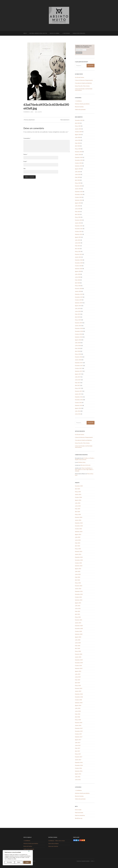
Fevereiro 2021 (78, 254)
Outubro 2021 (78, 231)
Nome (25, 154)
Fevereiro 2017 (78, 391)
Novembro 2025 (79, 120)
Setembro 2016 (78, 405)
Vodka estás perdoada (79, 33)
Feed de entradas (79, 812)
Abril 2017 (77, 385)
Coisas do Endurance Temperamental (84, 80)
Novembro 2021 (79, 228)
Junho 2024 (78, 140)
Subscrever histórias (53, 846)
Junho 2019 (78, 311)
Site (24, 168)
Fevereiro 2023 (78, 186)
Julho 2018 (77, 342)
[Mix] (84, 840)
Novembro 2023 (79, 160)
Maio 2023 (77, 177)
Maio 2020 (77, 280)
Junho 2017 (78, 379)
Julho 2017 (77, 377)
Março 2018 (78, 354)
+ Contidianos (66, 33)
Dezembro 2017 (79, 362)
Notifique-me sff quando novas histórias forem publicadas (84, 46)
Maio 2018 (77, 348)
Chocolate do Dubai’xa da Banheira (83, 83)
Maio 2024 (77, 143)
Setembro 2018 (78, 337)
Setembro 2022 (78, 200)
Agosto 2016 (78, 408)
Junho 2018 (78, 345)
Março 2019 (78, 319)
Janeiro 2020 (78, 291)
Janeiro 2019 (78, 325)
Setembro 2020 (78, 268)
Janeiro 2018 (78, 359)
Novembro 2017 (79, 365)
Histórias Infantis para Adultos (38, 33)
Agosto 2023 (78, 168)
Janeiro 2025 (78, 128)
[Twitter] (76, 840)
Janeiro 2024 (78, 154)
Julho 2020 (77, 274)
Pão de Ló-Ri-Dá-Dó (85, 465)
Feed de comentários (80, 815)
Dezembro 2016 (79, 397)
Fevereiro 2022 (78, 220)
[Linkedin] (78, 840)
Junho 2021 (78, 242)
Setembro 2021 (78, 234)
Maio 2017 (77, 382)
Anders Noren (85, 861)
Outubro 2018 (78, 334)
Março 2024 (78, 148)
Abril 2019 (77, 317)
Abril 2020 (77, 282)
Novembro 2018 (79, 331)
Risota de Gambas (54, 33)
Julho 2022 (77, 205)
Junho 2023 (78, 174)
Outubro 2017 (78, 368)
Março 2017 (78, 388)
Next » (65, 119)
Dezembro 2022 (79, 191)
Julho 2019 (77, 308)
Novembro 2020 (79, 262)
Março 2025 (78, 126)
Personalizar (9, 862)
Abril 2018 (77, 351)
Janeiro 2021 (78, 257)
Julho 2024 (77, 137)
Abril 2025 (77, 123)
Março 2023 (78, 183)
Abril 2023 (77, 180)
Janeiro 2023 (78, 188)
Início (25, 33)
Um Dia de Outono (79, 77)
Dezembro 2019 (79, 294)
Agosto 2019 (78, 305)
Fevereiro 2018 (78, 357)
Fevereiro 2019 (78, 322)
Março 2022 (78, 217)
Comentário (27, 138)
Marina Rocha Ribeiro (53, 843)
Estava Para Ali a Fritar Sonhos (82, 86)
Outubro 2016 (78, 402)
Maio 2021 (77, 245)
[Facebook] (74, 840)
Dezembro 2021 (79, 225)
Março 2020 (78, 285)
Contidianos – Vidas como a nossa (56, 840)
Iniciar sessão (78, 809)
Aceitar (27, 862)
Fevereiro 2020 (78, 288)
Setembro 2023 (78, 166)
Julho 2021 (77, 240)
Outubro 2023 (78, 163)
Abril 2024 (77, 146)
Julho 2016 (77, 411)
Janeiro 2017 (78, 394)
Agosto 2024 (78, 134)
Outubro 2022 (78, 197)
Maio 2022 (77, 211)
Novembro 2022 (79, 194)
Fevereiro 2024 (78, 151)
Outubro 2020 (78, 265)
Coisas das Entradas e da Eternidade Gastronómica (83, 89)
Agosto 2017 (78, 374)
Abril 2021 (77, 248)
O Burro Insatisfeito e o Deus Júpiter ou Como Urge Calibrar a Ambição (84, 470)
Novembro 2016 (79, 399)
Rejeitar (18, 862)
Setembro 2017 (78, 371)
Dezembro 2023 (79, 157)
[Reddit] (82, 840)
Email (25, 161)
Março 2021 (78, 251)
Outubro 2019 (78, 299)
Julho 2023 (77, 171)
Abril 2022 (77, 214)
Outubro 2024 (78, 131)
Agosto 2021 (78, 237)
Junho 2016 (78, 414)
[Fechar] (30, 851)
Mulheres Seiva (81, 462)
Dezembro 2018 (79, 328)
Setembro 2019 (78, 302)
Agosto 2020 (78, 271)
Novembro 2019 (79, 297)
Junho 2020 (78, 277)
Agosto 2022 (78, 203)
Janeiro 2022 (78, 223)
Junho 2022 (78, 208)
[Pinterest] (80, 840)
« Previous (29, 119)
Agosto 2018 (78, 339)
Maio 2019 (77, 314)
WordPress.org (78, 818)
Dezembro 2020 (79, 260)
